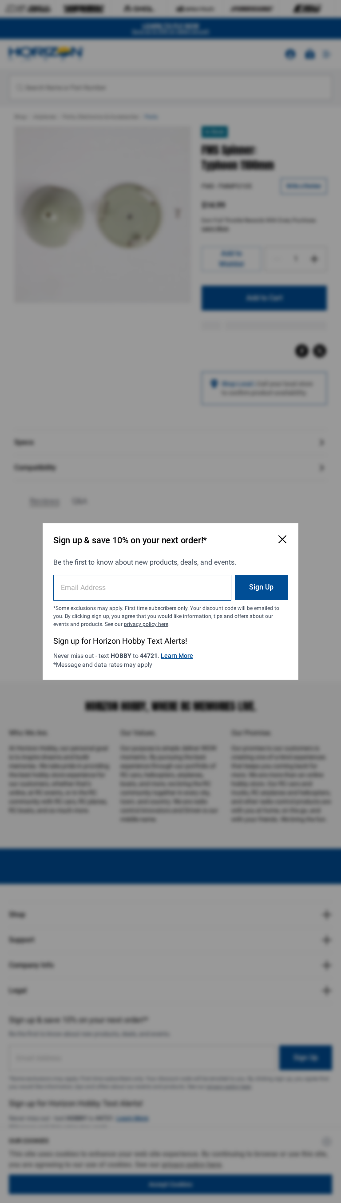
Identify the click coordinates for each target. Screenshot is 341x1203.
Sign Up (261, 587)
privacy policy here (146, 624)
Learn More (177, 655)
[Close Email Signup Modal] (282, 539)
